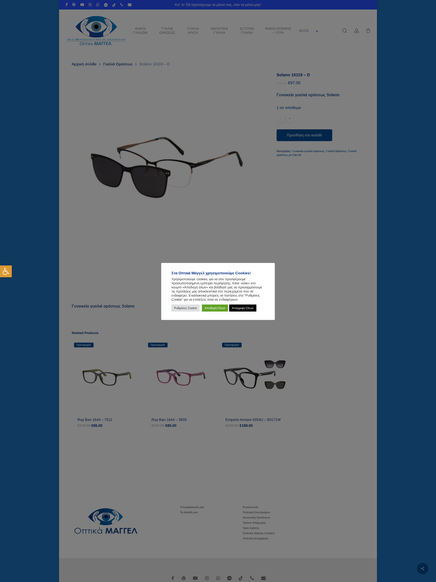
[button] (6, 271)
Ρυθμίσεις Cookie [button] (185, 308)
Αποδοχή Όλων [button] (215, 308)
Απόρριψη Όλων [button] (243, 308)
